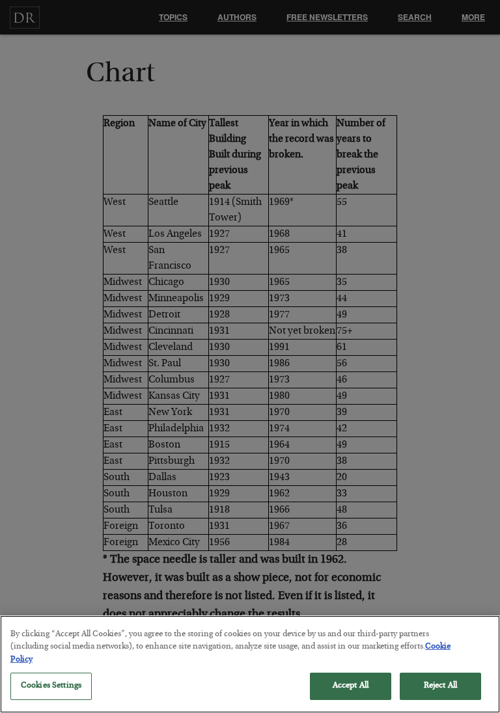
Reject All (440, 686)
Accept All (350, 686)
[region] (250, 664)
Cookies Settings (51, 686)
